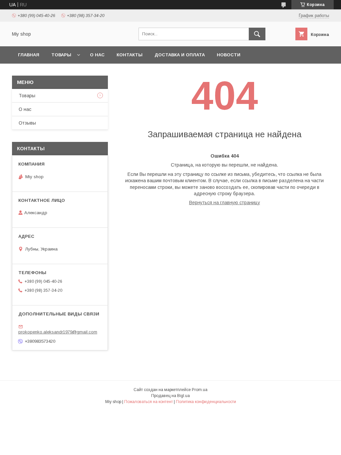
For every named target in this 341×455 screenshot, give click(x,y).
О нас (97, 54)
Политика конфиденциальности (206, 401)
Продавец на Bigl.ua (170, 395)
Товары (61, 54)
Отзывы (27, 123)
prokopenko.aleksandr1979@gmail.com (57, 331)
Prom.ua (199, 389)
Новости (228, 54)
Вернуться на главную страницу (224, 202)
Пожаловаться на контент (148, 401)
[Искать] (257, 34)
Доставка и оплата (180, 54)
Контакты (130, 54)
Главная (28, 54)
